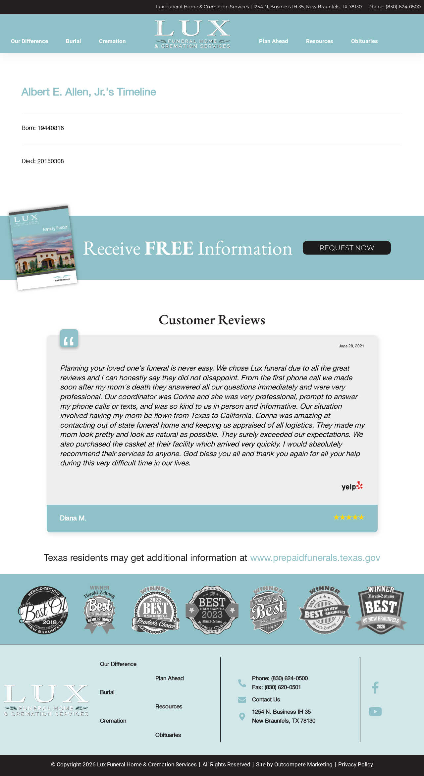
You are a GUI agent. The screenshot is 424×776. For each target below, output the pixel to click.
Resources (319, 41)
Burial (73, 41)
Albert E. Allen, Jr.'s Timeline (89, 92)
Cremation (112, 41)
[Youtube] (376, 754)
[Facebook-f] (376, 730)
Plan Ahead (273, 41)
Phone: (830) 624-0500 (394, 7)
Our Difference (29, 41)
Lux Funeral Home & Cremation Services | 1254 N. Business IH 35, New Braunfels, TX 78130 (259, 7)
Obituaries (364, 41)
